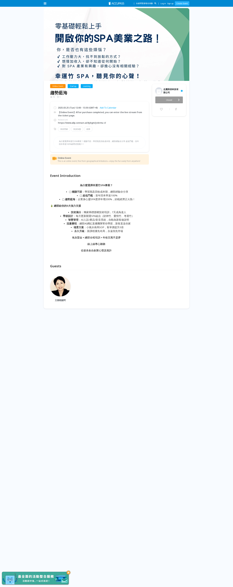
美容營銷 (64, 129)
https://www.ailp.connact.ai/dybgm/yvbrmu (80, 122)
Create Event (182, 3)
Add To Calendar (108, 107)
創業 (88, 129)
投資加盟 (77, 129)
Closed (169, 100)
